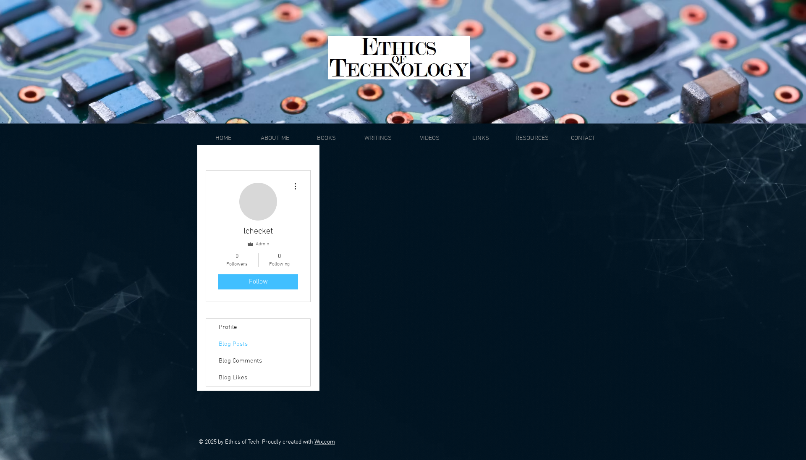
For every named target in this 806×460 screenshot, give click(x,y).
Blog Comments (240, 361)
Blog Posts (233, 344)
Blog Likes (233, 377)
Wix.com (324, 442)
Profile (228, 327)
